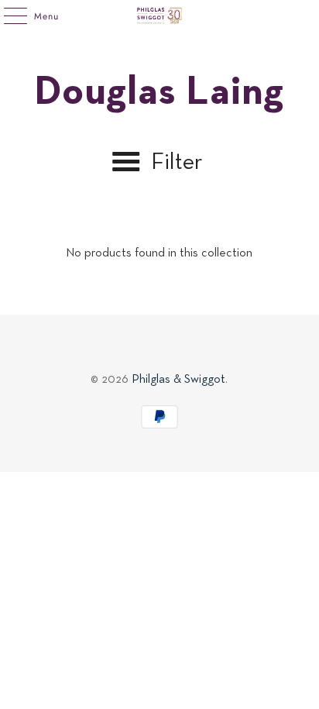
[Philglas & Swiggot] (159, 15)
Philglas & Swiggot (178, 379)
